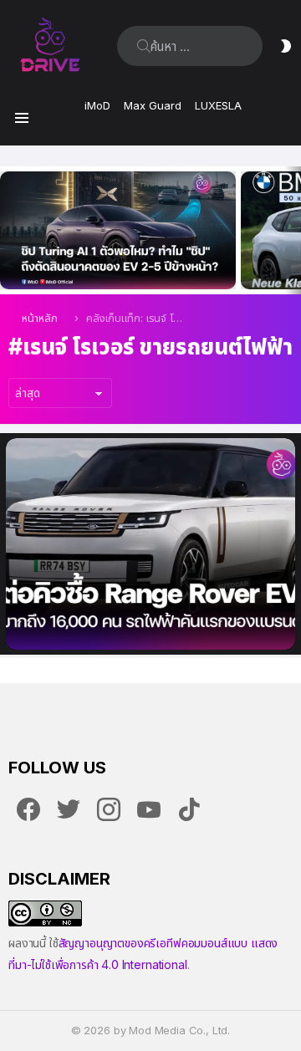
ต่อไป (292, 230)
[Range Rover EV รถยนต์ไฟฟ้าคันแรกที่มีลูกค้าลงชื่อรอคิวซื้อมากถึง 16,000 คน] (150, 544)
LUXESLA (218, 105)
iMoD (97, 105)
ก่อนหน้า (8, 230)
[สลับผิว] (286, 46)
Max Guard (152, 105)
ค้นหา (144, 46)
